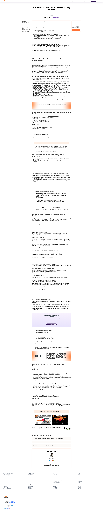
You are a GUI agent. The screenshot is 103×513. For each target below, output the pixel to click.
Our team (79, 473)
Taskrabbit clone (80, 490)
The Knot (44, 45)
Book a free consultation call (51, 324)
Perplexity (55, 17)
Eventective (49, 45)
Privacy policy (5, 486)
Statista (41, 70)
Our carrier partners (80, 480)
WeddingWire (40, 45)
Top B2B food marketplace (6, 474)
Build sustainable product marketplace (8, 473)
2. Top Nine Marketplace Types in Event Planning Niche (26, 25)
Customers (79, 1)
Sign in (98, 1)
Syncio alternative (30, 475)
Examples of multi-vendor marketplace (58, 480)
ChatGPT (47, 17)
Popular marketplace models (56, 482)
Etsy (33, 283)
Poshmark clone (80, 494)
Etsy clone (79, 489)
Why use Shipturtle (37, 37)
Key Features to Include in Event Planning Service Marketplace (26, 29)
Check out (35, 34)
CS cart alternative (30, 474)
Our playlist (54, 486)
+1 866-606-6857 (12, 501)
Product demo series (55, 487)
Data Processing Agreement (7, 488)
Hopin (48, 147)
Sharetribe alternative (31, 473)
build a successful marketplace (53, 116)
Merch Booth (47, 46)
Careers (79, 482)
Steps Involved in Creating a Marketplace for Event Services (26, 31)
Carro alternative (30, 480)
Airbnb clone (79, 487)
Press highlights (80, 481)
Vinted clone (79, 488)
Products (62, 1)
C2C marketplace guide (56, 481)
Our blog (79, 475)
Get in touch (29, 487)
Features (68, 1)
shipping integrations (56, 207)
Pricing (84, 1)
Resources (87, 1)
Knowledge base (30, 488)
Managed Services (73, 1)
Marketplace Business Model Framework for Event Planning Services (25, 28)
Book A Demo (93, 1)
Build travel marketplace (6, 475)
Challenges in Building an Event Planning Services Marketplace (26, 33)
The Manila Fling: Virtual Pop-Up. (55, 46)
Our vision (79, 474)
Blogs (53, 473)
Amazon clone (79, 486)
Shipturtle (59, 346)
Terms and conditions (6, 487)
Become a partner (30, 486)
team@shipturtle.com (12, 502)
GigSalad (45, 30)
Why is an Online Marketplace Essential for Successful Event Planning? (25, 23)
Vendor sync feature (55, 488)
